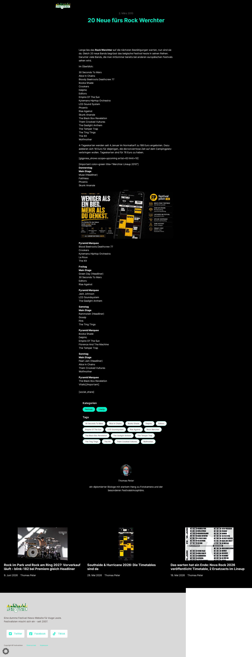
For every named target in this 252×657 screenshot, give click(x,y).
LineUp (102, 409)
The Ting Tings (91, 441)
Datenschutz (31, 645)
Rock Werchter (153, 429)
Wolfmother (148, 441)
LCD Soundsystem (116, 429)
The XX (107, 441)
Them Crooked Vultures (127, 441)
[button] (6, 651)
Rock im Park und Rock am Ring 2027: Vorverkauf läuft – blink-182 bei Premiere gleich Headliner (42, 567)
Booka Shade (133, 423)
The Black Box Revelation (96, 435)
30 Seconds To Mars (94, 423)
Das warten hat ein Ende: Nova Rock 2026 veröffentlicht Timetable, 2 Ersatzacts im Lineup (208, 567)
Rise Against (135, 429)
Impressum (44, 645)
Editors (161, 423)
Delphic (149, 423)
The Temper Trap (144, 435)
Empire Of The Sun (93, 429)
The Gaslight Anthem (122, 435)
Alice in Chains (115, 423)
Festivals (89, 409)
